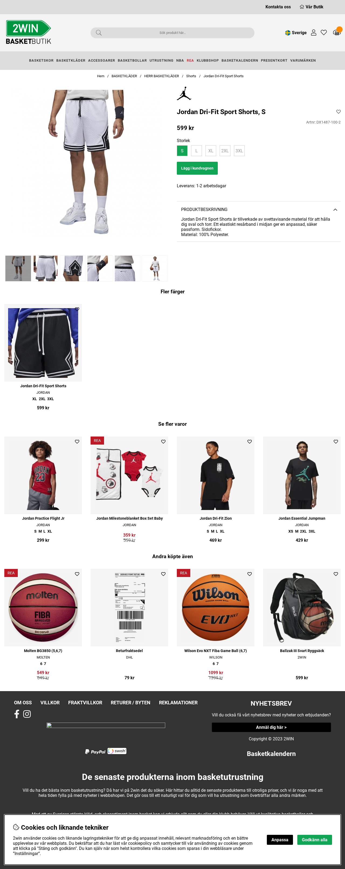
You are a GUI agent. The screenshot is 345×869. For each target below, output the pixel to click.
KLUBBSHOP (208, 60)
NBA (180, 60)
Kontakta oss (278, 6)
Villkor (50, 702)
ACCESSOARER (101, 60)
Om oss (23, 702)
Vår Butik (314, 6)
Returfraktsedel (129, 651)
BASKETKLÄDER (70, 60)
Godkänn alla (314, 839)
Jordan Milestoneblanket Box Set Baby (129, 518)
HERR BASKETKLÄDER (162, 76)
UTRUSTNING (162, 60)
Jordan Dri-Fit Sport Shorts (223, 76)
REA (190, 60)
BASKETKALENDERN (240, 60)
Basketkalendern (271, 754)
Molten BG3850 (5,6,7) (43, 651)
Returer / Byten (130, 702)
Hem (100, 76)
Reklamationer (178, 702)
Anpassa (279, 839)
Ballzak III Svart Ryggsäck (302, 651)
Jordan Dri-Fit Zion (216, 518)
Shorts (191, 76)
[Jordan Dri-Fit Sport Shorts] (18, 268)
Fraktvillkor (85, 702)
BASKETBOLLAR (132, 60)
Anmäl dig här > (271, 727)
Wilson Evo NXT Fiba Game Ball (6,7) (215, 651)
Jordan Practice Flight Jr (43, 518)
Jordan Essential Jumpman (301, 518)
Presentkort (274, 60)
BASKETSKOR (41, 60)
